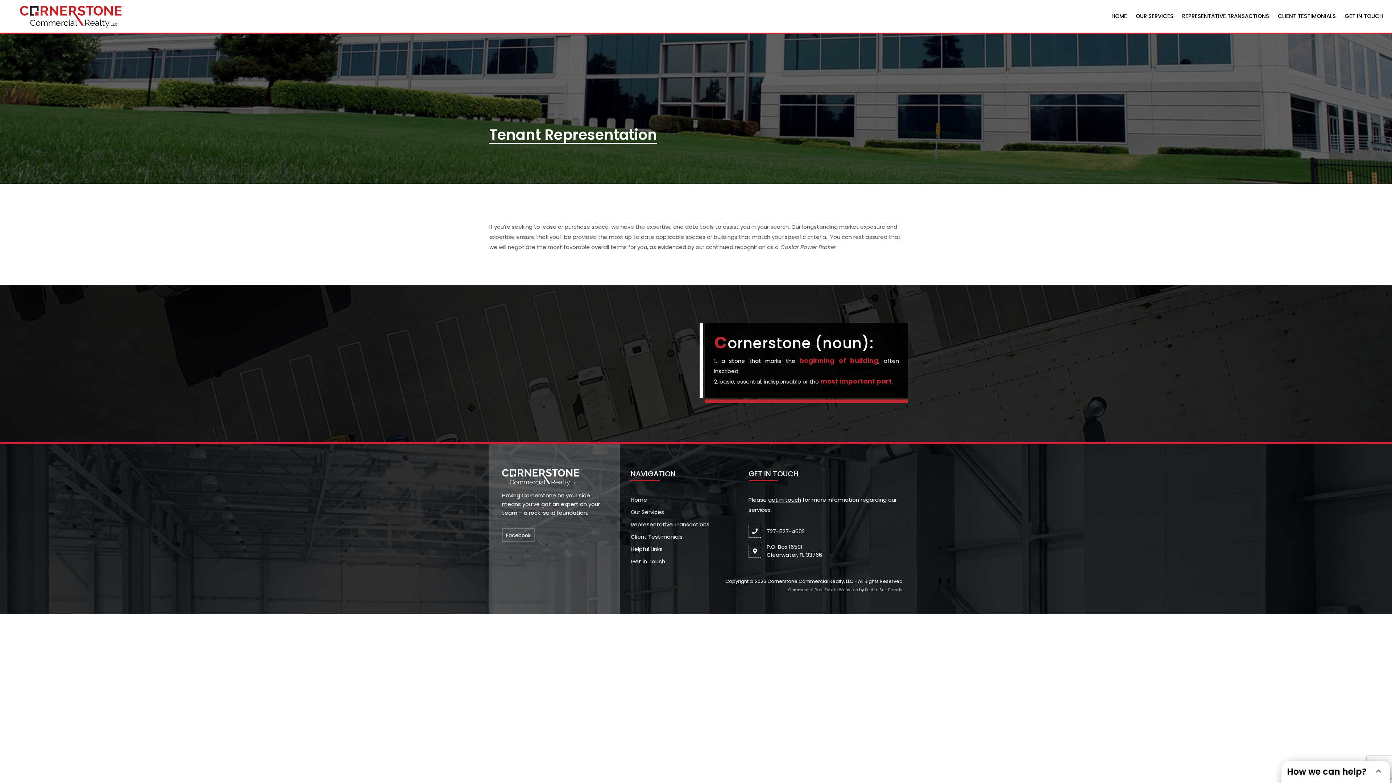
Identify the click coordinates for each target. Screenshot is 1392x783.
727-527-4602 (786, 531)
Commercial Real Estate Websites (823, 590)
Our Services (1154, 16)
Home (1119, 16)
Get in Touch (1364, 16)
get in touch (784, 500)
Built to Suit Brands (884, 590)
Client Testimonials (1307, 16)
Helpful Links (647, 549)
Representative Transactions (1225, 16)
